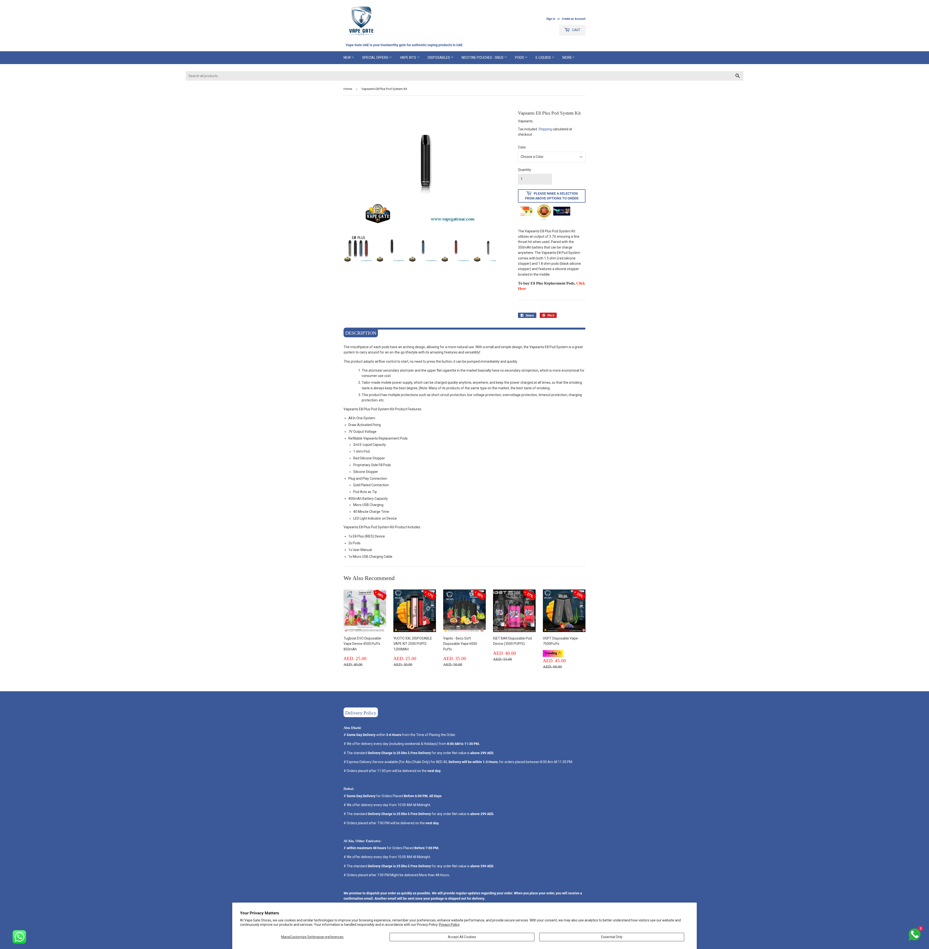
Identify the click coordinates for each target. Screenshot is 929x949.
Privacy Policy (449, 925)
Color (522, 147)
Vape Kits (408, 57)
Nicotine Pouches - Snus (483, 57)
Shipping (545, 129)
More (567, 57)
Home (348, 89)
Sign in (550, 19)
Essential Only (611, 937)
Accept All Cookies (462, 937)
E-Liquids (544, 57)
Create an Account (573, 19)
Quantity (524, 170)
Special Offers (375, 57)
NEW (347, 57)
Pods (520, 57)
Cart (576, 30)
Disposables (439, 57)
